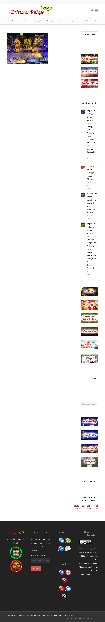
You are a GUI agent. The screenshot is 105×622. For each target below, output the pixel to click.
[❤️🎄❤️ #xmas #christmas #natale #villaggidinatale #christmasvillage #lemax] (95, 398)
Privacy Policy (58, 615)
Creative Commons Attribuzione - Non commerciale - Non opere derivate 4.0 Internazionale (88, 567)
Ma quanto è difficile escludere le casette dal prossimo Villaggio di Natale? (92, 203)
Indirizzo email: (38, 555)
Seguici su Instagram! (89, 404)
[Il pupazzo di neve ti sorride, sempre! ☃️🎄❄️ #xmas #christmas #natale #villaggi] (89, 386)
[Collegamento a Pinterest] (76, 619)
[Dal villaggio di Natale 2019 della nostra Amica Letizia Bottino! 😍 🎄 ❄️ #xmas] (83, 392)
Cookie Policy (68, 615)
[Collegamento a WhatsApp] (92, 619)
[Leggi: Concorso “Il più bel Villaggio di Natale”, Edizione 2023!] (83, 167)
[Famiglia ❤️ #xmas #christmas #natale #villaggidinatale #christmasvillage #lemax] (89, 398)
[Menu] (96, 10)
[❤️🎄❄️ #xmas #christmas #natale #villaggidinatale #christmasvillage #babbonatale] (95, 392)
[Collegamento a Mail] (88, 619)
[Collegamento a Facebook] (67, 619)
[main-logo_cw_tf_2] (30, 10)
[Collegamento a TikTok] (96, 619)
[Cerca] (90, 10)
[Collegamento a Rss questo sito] (84, 619)
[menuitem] (90, 10)
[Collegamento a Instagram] (71, 619)
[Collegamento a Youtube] (80, 619)
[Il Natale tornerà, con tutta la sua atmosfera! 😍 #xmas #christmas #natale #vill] (89, 392)
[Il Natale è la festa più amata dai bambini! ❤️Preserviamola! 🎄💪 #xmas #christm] (95, 386)
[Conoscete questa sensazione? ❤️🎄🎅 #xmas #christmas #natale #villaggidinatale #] (83, 386)
